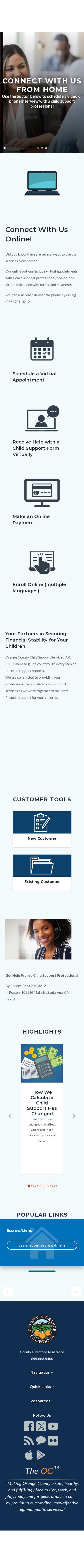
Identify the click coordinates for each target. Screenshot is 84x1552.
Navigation (40, 1372)
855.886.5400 (42, 1358)
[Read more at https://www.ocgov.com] (42, 1329)
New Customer (42, 838)
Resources (40, 1401)
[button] (9, 1116)
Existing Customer (42, 882)
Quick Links (40, 1387)
